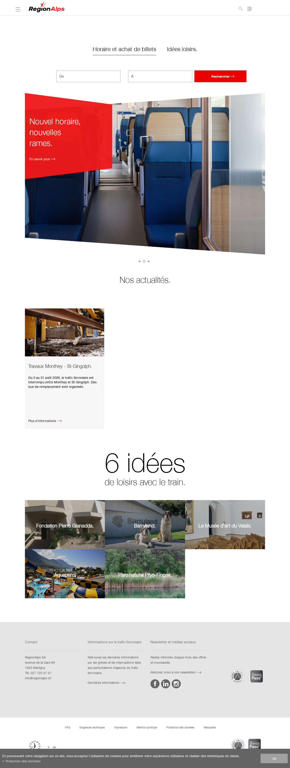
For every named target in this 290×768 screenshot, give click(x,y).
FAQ (67, 727)
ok (274, 758)
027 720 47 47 (41, 673)
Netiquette (210, 727)
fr (49, 747)
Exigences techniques (92, 727)
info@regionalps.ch (38, 678)
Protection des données (180, 727)
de (54, 747)
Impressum (120, 727)
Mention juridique (147, 727)
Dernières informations (103, 682)
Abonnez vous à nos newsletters (173, 672)
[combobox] (88, 76)
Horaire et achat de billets (124, 49)
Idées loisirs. (182, 49)
